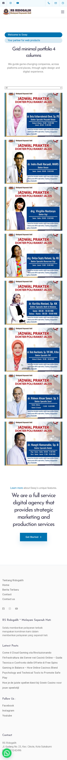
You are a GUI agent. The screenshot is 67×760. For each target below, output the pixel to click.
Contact (7, 594)
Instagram (8, 710)
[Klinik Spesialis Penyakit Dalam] (33, 115)
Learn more (16, 488)
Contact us (8, 599)
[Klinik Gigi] (33, 209)
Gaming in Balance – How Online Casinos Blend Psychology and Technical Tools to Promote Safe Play (31, 672)
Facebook (8, 705)
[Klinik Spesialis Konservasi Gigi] (33, 256)
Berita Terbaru (10, 589)
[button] (7, 753)
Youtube (7, 715)
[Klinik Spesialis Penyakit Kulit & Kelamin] (33, 303)
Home (5, 585)
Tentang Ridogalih (13, 580)
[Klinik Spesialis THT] (33, 350)
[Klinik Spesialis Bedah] (33, 443)
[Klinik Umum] (33, 162)
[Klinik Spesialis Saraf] (33, 397)
